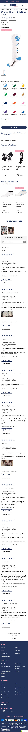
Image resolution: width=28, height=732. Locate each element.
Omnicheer (11, 726)
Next (14, 638)
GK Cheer (17, 653)
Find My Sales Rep (5, 666)
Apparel (17, 647)
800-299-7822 (18, 727)
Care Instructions (5, 697)
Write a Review (12, 20)
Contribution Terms (22, 723)
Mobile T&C (12, 724)
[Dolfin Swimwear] (10, 711)
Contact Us (17, 663)
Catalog (3, 687)
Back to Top (14, 635)
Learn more (7, 134)
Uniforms (3, 647)
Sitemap (3, 676)
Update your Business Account (6, 672)
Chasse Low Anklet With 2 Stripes (20, 204)
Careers (17, 671)
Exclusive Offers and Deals (20, 688)
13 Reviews (4, 20)
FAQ (16, 684)
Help (2, 684)
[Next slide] (26, 1)
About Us (3, 663)
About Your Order (5, 691)
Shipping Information (20, 691)
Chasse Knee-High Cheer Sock (20, 167)
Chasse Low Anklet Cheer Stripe (6, 204)
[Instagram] (5, 704)
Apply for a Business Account (20, 667)
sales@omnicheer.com (13, 728)
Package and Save (5, 656)
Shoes (2, 650)
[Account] (22, 5)
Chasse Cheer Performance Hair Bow (7, 167)
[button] (3, 147)
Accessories (4, 653)
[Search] (5, 5)
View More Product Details (8, 140)
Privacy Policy (4, 723)
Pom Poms (17, 650)
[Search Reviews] (24, 242)
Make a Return (4, 694)
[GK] (4, 711)
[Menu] (2, 6)
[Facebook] (2, 704)
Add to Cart (14, 127)
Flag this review (6, 282)
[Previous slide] (2, 1)
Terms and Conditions (12, 723)
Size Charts (17, 694)
